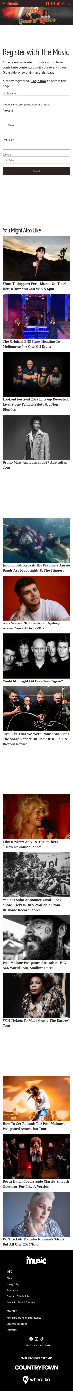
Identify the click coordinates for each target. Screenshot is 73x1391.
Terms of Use (12, 1290)
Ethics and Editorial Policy (18, 1296)
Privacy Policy (13, 1284)
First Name (8, 125)
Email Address (10, 93)
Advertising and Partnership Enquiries (24, 1317)
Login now (38, 81)
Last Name (8, 139)
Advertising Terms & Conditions (21, 1302)
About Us (11, 1278)
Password (8, 110)
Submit (36, 171)
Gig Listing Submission (17, 1323)
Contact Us (11, 1329)
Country (7, 154)
